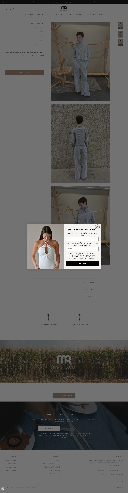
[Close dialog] (97, 227)
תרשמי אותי (82, 263)
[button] (2, 488)
